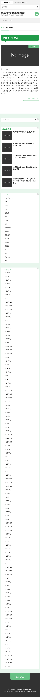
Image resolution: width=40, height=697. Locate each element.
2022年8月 (8, 449)
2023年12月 (8, 390)
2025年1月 (8, 342)
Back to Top (20, 677)
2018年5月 (8, 637)
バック (7, 205)
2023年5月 (8, 416)
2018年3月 (8, 644)
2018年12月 (8, 611)
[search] (37, 7)
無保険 (7, 242)
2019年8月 (8, 582)
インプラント (9, 198)
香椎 (6, 261)
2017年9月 (8, 666)
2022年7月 (8, 453)
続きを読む (31, 99)
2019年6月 (8, 589)
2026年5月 (8, 283)
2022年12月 (8, 434)
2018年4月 (8, 641)
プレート (7, 209)
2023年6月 (8, 412)
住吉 (6, 216)
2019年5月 (8, 593)
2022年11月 (8, 438)
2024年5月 (8, 372)
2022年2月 (8, 471)
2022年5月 (8, 460)
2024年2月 (8, 383)
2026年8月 (8, 272)
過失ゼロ (7, 257)
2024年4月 (8, 376)
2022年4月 (8, 464)
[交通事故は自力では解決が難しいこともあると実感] (7, 147)
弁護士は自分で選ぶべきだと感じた (24, 132)
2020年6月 (8, 545)
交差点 (7, 213)
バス (6, 202)
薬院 (6, 253)
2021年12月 (8, 479)
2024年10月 (8, 353)
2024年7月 (8, 364)
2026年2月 (8, 295)
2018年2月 (8, 648)
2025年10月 (8, 309)
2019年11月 (8, 571)
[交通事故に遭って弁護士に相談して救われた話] (7, 171)
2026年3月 (8, 291)
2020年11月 (8, 526)
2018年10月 (8, 619)
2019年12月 (8, 567)
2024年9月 (8, 357)
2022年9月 (8, 445)
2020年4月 (8, 552)
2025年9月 (8, 313)
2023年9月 (8, 401)
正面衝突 (7, 235)
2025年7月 (8, 320)
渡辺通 (7, 238)
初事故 (7, 220)
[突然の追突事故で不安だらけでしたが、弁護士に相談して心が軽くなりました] (7, 182)
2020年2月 (8, 560)
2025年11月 (8, 306)
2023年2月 (8, 427)
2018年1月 (8, 652)
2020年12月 (8, 523)
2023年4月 (8, 420)
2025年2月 (8, 339)
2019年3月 (8, 600)
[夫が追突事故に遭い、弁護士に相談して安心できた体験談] (7, 159)
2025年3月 (8, 335)
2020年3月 (8, 556)
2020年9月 (8, 534)
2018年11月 (8, 615)
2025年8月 (8, 317)
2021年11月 (8, 482)
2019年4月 (8, 596)
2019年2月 (8, 604)
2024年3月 (8, 379)
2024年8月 (8, 361)
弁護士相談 (8, 227)
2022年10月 (8, 442)
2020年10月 (8, 530)
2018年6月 (8, 633)
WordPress (32, 691)
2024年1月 (8, 387)
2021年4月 (8, 508)
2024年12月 (8, 346)
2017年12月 (8, 655)
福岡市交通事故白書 (13, 13)
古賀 (6, 224)
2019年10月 (8, 574)
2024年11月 (8, 350)
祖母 (6, 250)
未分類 (35, 46)
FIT (19, 691)
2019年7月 (8, 585)
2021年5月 (8, 504)
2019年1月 (8, 607)
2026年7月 (8, 276)
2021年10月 (8, 486)
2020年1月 (8, 563)
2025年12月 (8, 302)
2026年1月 (8, 298)
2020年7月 (8, 541)
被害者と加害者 (10, 38)
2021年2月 (8, 515)
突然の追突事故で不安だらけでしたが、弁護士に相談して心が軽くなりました (25, 181)
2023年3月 (8, 423)
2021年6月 (8, 501)
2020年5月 (8, 549)
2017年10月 (8, 663)
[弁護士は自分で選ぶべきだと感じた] (7, 135)
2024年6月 (8, 368)
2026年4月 (8, 287)
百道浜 (7, 246)
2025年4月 (8, 331)
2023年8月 (8, 405)
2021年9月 (8, 490)
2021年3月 (8, 512)
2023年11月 (8, 394)
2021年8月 (8, 493)
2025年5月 (8, 328)
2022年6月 (8, 457)
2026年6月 (8, 280)
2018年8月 (8, 626)
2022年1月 (8, 475)
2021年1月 (8, 519)
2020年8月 (8, 538)
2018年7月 (8, 630)
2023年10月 (8, 398)
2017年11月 (8, 659)
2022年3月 (8, 468)
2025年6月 (8, 324)
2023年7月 (8, 409)
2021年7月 (8, 497)
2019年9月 (8, 578)
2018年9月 (8, 622)
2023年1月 (8, 431)
